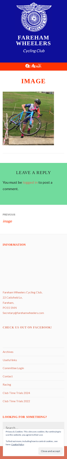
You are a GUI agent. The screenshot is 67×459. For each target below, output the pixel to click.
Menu (35, 66)
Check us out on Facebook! (27, 327)
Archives (8, 351)
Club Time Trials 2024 (16, 393)
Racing (7, 384)
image (9, 218)
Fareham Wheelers (33, 40)
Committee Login (13, 368)
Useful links (10, 360)
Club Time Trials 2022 (16, 401)
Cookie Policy (17, 444)
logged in (30, 182)
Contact (8, 376)
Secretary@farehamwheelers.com (23, 312)
